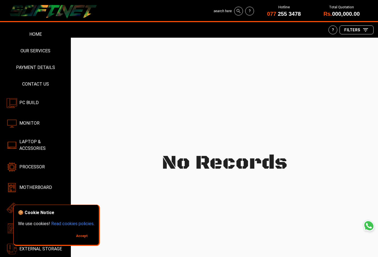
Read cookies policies (72, 223)
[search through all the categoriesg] (238, 11)
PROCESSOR (32, 166)
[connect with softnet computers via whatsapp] (369, 226)
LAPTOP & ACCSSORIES (32, 145)
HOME (35, 34)
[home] (55, 11)
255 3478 (284, 14)
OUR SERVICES (35, 50)
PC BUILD (29, 102)
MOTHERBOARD (35, 187)
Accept (82, 236)
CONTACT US (35, 84)
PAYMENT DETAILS (35, 67)
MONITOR (29, 123)
